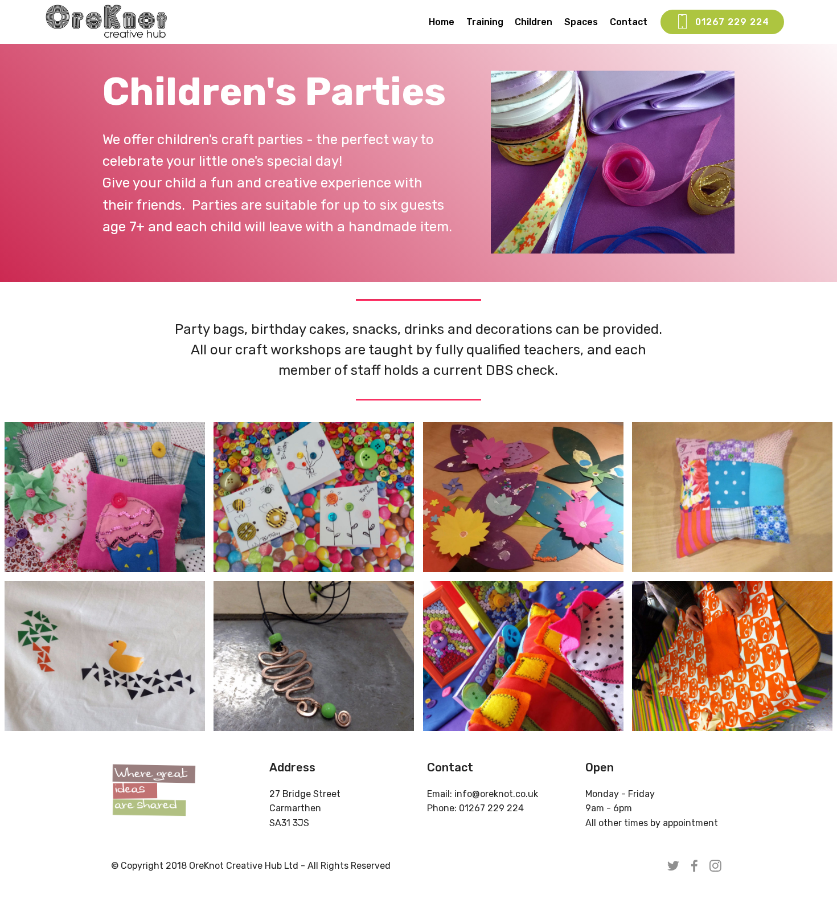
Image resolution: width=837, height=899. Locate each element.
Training (484, 22)
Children (533, 22)
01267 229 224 (732, 22)
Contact (628, 22)
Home (441, 22)
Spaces (581, 22)
